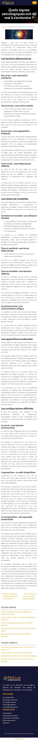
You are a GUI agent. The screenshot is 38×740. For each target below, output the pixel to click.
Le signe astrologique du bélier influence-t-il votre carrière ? (10, 596)
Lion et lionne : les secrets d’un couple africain (16, 653)
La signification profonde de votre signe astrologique (19, 656)
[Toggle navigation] (34, 2)
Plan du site (19, 739)
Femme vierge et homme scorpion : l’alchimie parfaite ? (28, 596)
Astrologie (5, 26)
